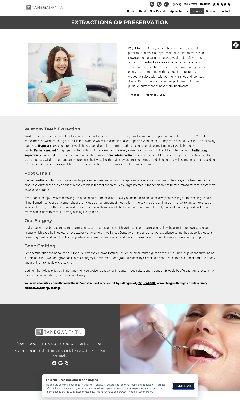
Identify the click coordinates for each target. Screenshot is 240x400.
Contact (225, 11)
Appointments (179, 11)
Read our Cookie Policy (140, 391)
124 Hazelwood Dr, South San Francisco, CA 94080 (70, 343)
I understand (183, 385)
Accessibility (68, 350)
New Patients (158, 11)
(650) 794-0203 (185, 4)
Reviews (211, 11)
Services (197, 11)
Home (131, 11)
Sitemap (51, 350)
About (142, 11)
